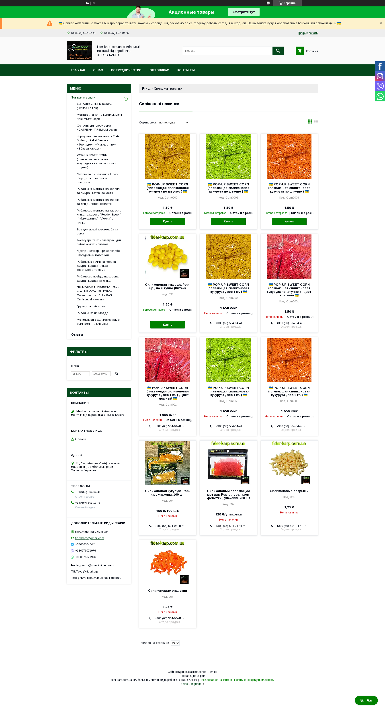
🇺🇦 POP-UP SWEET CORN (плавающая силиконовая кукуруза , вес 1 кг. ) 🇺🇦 (228, 288)
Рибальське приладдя (92, 313)
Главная (78, 70)
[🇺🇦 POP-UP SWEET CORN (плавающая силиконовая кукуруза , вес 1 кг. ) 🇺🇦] (228, 256)
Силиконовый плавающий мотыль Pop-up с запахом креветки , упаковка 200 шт (228, 494)
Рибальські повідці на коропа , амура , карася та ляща (98, 278)
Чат (370, 700)
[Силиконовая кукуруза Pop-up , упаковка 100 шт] (167, 463)
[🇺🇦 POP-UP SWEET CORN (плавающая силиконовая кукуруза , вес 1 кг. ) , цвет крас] (167, 359)
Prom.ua (212, 671)
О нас (98, 70)
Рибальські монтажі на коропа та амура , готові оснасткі (98, 191)
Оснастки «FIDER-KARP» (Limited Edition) (94, 106)
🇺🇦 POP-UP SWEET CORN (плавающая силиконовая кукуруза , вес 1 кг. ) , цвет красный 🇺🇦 (167, 393)
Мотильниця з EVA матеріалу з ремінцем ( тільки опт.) (98, 321)
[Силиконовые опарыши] (289, 463)
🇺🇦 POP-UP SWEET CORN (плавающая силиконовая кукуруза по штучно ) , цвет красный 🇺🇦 (289, 290)
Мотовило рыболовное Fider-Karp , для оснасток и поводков (97, 178)
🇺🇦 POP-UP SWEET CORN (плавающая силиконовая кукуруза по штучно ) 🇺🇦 (168, 188)
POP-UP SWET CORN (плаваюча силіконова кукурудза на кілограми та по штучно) (97, 161)
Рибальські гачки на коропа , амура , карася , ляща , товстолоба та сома (97, 265)
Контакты (186, 70)
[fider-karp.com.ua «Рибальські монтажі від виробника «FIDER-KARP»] (79, 58)
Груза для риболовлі (91, 306)
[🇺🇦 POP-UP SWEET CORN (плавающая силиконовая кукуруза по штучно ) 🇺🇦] (167, 156)
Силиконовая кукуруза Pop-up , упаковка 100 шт (167, 492)
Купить (167, 221)
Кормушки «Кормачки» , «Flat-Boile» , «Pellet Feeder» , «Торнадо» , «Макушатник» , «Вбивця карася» (98, 142)
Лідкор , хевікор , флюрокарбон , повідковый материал (99, 252)
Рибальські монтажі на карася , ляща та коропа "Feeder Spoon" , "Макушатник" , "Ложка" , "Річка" (99, 216)
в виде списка (316, 122)
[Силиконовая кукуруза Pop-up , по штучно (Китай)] (167, 256)
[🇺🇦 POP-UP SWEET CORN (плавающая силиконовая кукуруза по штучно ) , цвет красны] (289, 256)
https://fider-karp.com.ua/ (91, 531)
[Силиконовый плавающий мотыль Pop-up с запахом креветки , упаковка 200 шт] (228, 463)
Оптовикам (159, 70)
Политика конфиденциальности (254, 679)
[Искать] (278, 51)
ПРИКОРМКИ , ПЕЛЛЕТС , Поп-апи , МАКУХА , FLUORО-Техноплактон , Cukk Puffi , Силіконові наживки (98, 293)
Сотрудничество (126, 70)
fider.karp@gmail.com (89, 538)
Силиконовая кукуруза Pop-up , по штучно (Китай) (167, 286)
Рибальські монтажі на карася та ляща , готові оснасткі (98, 201)
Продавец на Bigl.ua (192, 675)
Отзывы (77, 334)
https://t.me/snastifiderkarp (104, 577)
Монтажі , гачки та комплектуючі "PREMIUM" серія (99, 116)
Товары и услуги (83, 97)
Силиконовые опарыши (289, 491)
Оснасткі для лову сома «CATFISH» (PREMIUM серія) (97, 127)
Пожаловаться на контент (216, 679)
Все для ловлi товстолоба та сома (97, 231)
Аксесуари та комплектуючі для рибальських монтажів (99, 242)
